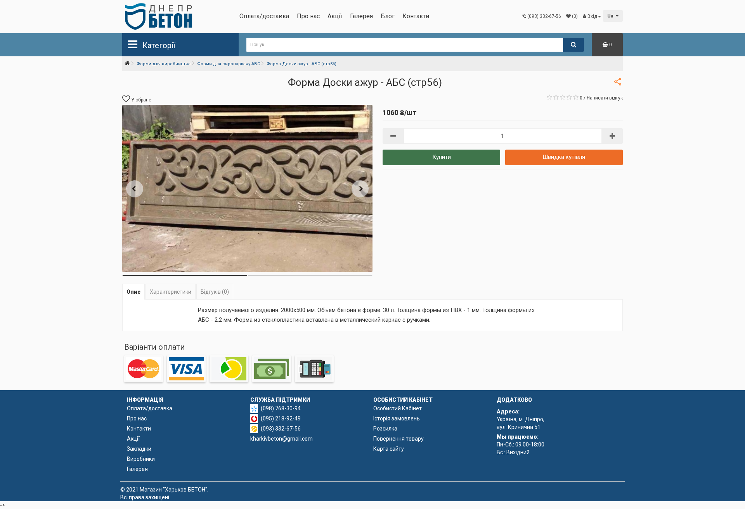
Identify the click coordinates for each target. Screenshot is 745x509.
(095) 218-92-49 (281, 418)
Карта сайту (388, 449)
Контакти (415, 16)
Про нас (308, 16)
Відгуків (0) (215, 292)
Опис (133, 292)
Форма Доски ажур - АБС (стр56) (301, 63)
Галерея (361, 16)
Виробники (141, 459)
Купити (441, 156)
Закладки (139, 449)
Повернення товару (398, 439)
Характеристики (170, 292)
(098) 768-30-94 (281, 408)
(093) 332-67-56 (281, 428)
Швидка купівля (563, 156)
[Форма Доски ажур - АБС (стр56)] (247, 188)
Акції (334, 16)
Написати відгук (605, 98)
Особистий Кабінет (397, 408)
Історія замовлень (396, 418)
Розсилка (385, 428)
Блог (388, 16)
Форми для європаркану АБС (228, 63)
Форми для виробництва (164, 63)
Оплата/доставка (264, 16)
